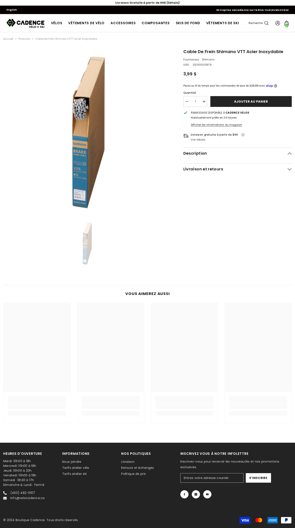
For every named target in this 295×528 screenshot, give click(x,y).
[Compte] (278, 23)
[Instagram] (196, 494)
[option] (86, 132)
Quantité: (190, 93)
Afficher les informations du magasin (216, 125)
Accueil (8, 39)
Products (24, 39)
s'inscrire (258, 478)
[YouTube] (207, 494)
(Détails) (173, 3)
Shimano (208, 59)
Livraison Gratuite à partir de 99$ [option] (147, 3)
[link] (37, 406)
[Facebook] (184, 494)
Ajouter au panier (251, 101)
